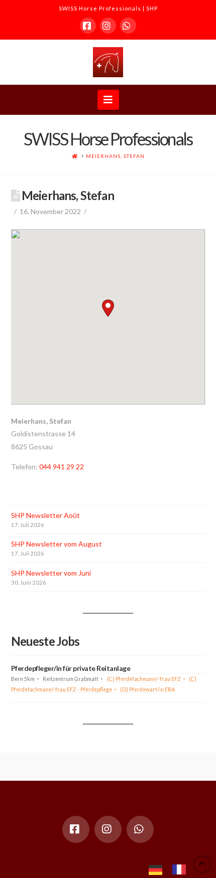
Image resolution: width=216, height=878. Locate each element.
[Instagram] (108, 26)
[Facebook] (88, 26)
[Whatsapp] (128, 26)
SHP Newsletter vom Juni (51, 573)
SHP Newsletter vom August (56, 544)
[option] (181, 869)
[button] (108, 99)
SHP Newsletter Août (45, 515)
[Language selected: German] (172, 868)
